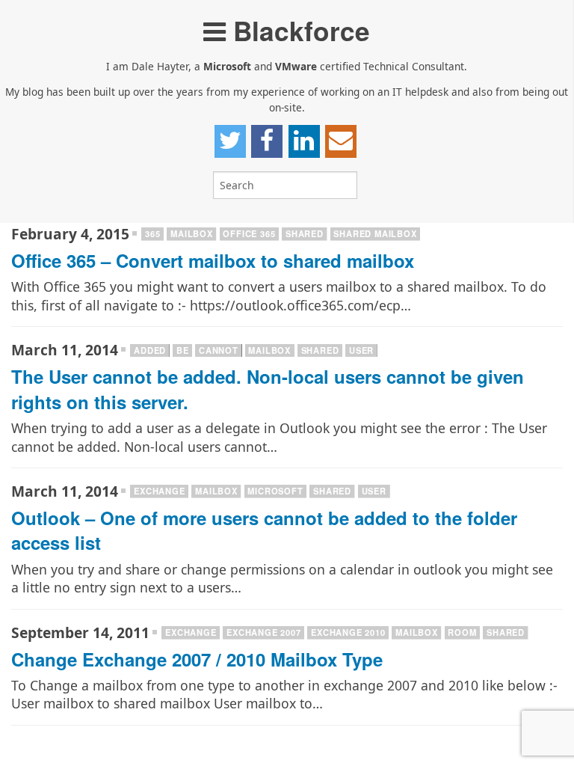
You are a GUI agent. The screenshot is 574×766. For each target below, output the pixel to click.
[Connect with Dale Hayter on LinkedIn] (304, 141)
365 (152, 233)
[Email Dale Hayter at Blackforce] (341, 141)
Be (182, 350)
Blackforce (298, 30)
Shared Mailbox (374, 233)
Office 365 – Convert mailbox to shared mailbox (212, 260)
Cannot (218, 350)
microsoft (275, 491)
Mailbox (191, 233)
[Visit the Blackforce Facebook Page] (267, 141)
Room (462, 632)
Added (150, 350)
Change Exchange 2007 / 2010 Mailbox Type (197, 659)
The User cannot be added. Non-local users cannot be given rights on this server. (267, 389)
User (361, 350)
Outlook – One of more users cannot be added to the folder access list (264, 530)
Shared (305, 233)
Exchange (159, 491)
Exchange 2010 (348, 632)
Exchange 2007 (263, 632)
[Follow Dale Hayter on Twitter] (230, 141)
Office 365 (249, 233)
